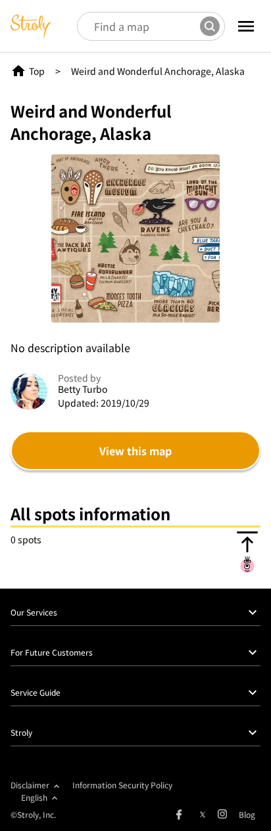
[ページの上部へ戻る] (247, 552)
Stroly (21, 732)
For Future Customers (52, 652)
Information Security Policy (122, 784)
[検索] (210, 26)
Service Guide (36, 692)
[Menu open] (246, 26)
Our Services (34, 612)
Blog (247, 814)
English (34, 797)
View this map (135, 451)
